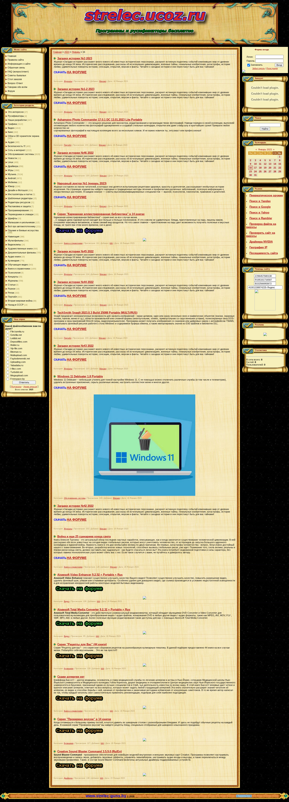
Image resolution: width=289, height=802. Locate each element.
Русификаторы (16, 116)
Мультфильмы (15, 240)
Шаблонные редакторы (20, 198)
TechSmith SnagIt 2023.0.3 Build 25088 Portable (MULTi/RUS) (97, 312)
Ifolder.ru (14, 345)
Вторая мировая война (20, 300)
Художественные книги (20, 248)
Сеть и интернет (16, 150)
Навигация (13, 236)
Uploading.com (18, 362)
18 (260, 167)
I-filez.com (15, 368)
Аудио (11, 142)
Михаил (102, 81)
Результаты (16, 387)
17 (255, 167)
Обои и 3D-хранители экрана (23, 136)
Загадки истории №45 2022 (75, 251)
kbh (111, 243)
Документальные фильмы (22, 252)
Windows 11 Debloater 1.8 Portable (80, 376)
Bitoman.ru (15, 352)
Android (12, 178)
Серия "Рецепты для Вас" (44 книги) (82, 644)
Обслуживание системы (21, 154)
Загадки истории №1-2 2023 (75, 89)
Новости (12, 158)
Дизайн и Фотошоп (18, 190)
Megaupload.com (19, 375)
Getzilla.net (16, 335)
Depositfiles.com (18, 341)
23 (250, 171)
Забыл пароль (258, 68)
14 (275, 164)
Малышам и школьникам (21, 222)
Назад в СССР (15, 304)
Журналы (13, 280)
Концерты (13, 276)
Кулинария (13, 260)
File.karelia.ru (17, 331)
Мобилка (12, 182)
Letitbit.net (15, 338)
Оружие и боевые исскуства (23, 230)
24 (255, 171)
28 (275, 171)
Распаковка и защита (19, 206)
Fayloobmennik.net (20, 358)
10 (255, 164)
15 (279, 164)
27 (270, 171)
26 (265, 171)
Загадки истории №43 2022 (75, 345)
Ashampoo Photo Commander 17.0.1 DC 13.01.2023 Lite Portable (99, 119)
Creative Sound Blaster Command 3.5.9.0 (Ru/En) (89, 751)
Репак (11, 292)
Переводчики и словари (20, 214)
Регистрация (272, 68)
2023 (66, 52)
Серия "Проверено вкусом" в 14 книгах (84, 719)
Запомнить (257, 65)
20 (270, 167)
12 (265, 164)
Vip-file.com (16, 348)
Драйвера (13, 166)
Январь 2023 (265, 149)
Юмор (11, 186)
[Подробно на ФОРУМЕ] (79, 234)
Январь (76, 52)
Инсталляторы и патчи (20, 194)
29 (279, 171)
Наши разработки (17, 120)
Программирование (18, 210)
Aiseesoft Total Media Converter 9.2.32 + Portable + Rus (93, 609)
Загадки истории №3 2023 (74, 58)
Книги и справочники (19, 268)
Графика (12, 124)
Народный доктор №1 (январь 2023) (81, 183)
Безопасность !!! (16, 146)
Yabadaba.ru (16, 365)
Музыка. (12, 174)
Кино (10, 132)
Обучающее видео (18, 264)
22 (279, 167)
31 (255, 175)
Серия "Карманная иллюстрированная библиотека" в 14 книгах (100, 214)
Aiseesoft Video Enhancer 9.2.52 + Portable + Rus (89, 574)
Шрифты (12, 218)
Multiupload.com (18, 355)
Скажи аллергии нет (70, 676)
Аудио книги (14, 256)
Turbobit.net (16, 372)
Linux (10, 162)
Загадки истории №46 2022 (75, 152)
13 (270, 164)
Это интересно (16, 112)
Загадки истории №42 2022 (75, 505)
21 (275, 167)
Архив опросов (30, 387)
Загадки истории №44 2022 (75, 282)
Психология (14, 272)
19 (265, 167)
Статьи (11, 284)
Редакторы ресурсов (19, 202)
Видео (11, 128)
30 (250, 175)
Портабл (12, 296)
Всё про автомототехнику (22, 226)
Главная (57, 52)
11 (260, 164)
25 (260, 171)
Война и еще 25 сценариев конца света (84, 536)
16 (250, 167)
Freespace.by (17, 379)
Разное (11, 288)
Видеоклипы (14, 244)
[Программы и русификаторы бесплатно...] (265, 309)
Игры (10, 170)
